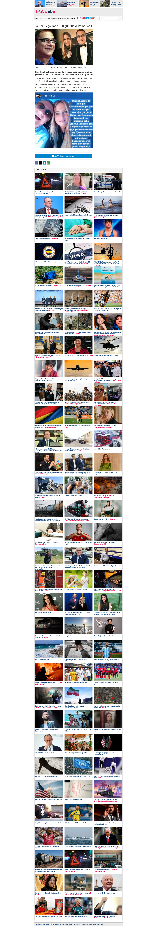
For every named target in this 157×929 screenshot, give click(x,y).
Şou (68, 18)
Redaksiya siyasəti (98, 924)
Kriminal (48, 18)
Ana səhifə (39, 924)
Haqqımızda (85, 924)
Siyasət (42, 18)
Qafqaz (58, 18)
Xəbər (37, 18)
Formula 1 (73, 18)
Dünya (53, 18)
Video (43, 924)
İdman (64, 18)
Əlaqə (90, 924)
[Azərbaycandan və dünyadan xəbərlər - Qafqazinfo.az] (45, 11)
